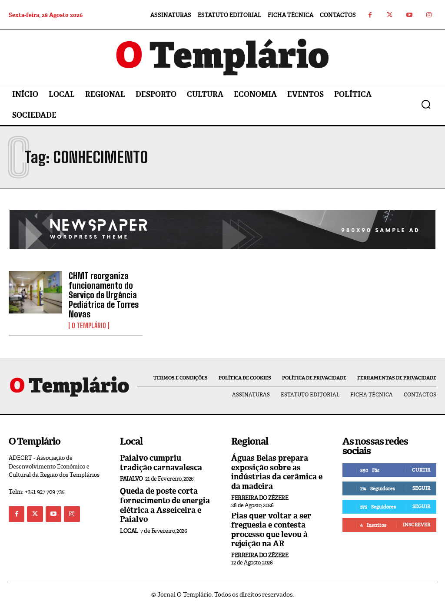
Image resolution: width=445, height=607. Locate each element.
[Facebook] (370, 15)
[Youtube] (409, 15)
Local (129, 530)
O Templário (89, 325)
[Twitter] (389, 15)
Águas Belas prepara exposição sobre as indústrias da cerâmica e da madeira (276, 472)
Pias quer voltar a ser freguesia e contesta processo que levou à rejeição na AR (271, 530)
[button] (425, 104)
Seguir (421, 488)
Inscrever (416, 524)
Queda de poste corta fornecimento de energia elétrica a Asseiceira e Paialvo (165, 505)
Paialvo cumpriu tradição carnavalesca (161, 463)
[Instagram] (428, 15)
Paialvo (131, 478)
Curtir (421, 470)
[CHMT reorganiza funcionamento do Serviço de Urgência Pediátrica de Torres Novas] (35, 292)
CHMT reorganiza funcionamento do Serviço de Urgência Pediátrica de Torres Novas (104, 295)
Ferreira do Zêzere (259, 497)
